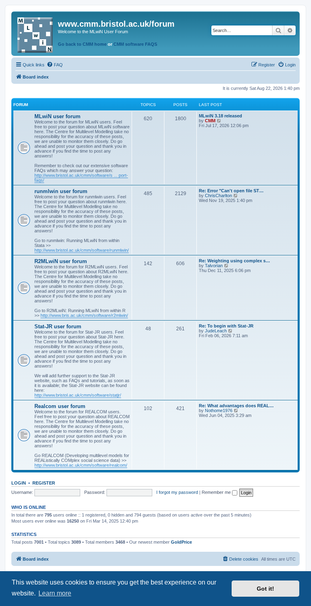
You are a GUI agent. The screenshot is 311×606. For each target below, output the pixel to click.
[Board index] (35, 33)
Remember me (217, 492)
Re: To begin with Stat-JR (226, 325)
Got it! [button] (265, 588)
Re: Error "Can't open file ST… (231, 190)
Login (18, 483)
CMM (210, 120)
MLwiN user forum (57, 116)
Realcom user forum (59, 406)
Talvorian (214, 265)
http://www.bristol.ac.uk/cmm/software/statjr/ (77, 395)
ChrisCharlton (218, 195)
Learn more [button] (54, 593)
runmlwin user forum (60, 191)
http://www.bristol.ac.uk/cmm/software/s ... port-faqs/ (81, 178)
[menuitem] (55, 65)
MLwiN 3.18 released (220, 115)
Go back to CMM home (82, 44)
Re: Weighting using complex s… (234, 260)
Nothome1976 (218, 410)
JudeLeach (216, 330)
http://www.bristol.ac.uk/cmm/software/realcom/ (80, 465)
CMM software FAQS (135, 44)
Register (43, 483)
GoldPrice (181, 542)
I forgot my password (177, 492)
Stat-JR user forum (57, 326)
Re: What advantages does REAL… (236, 405)
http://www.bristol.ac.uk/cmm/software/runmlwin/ (81, 250)
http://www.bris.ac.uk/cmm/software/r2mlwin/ (84, 315)
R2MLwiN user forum (60, 261)
